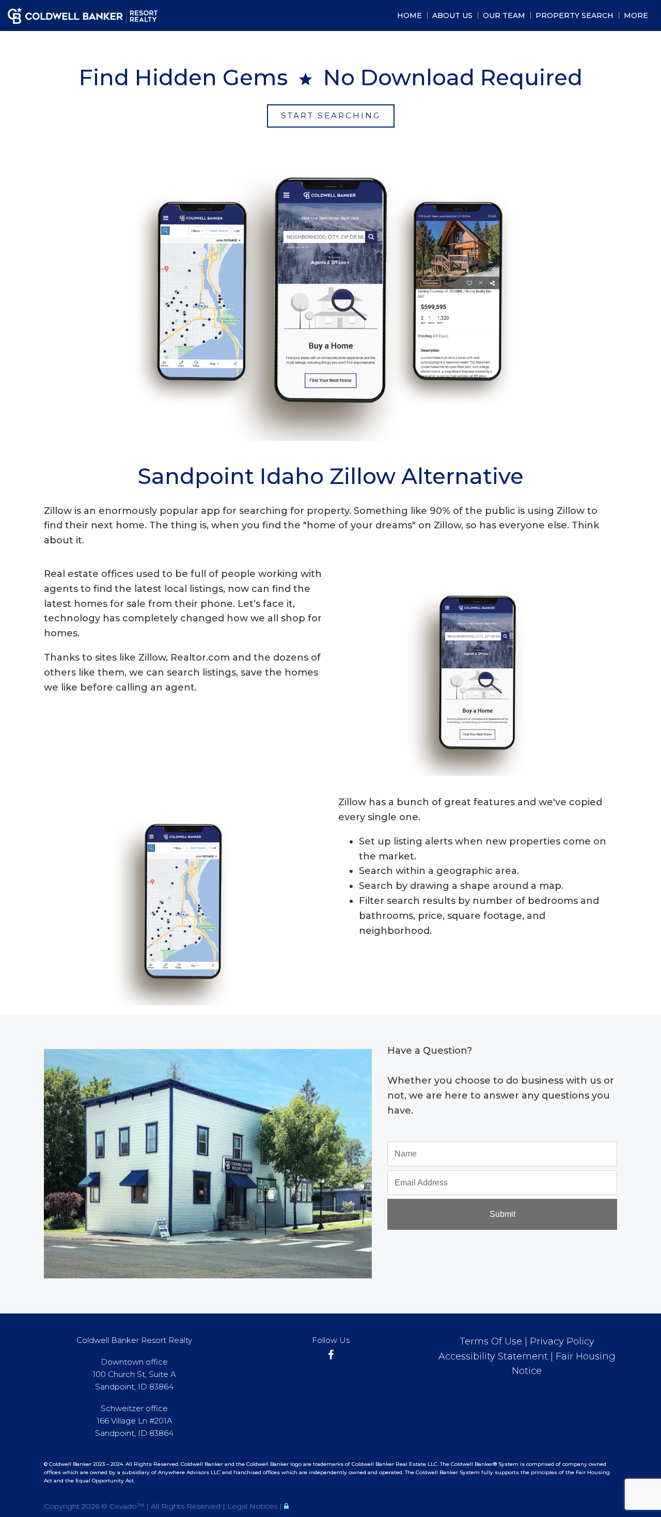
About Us (452, 15)
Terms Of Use (491, 1341)
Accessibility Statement (493, 1356)
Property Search (574, 15)
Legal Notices (253, 1506)
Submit (502, 1214)
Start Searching (331, 115)
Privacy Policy (562, 1341)
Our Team (504, 15)
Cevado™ (127, 1506)
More (636, 15)
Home (409, 15)
